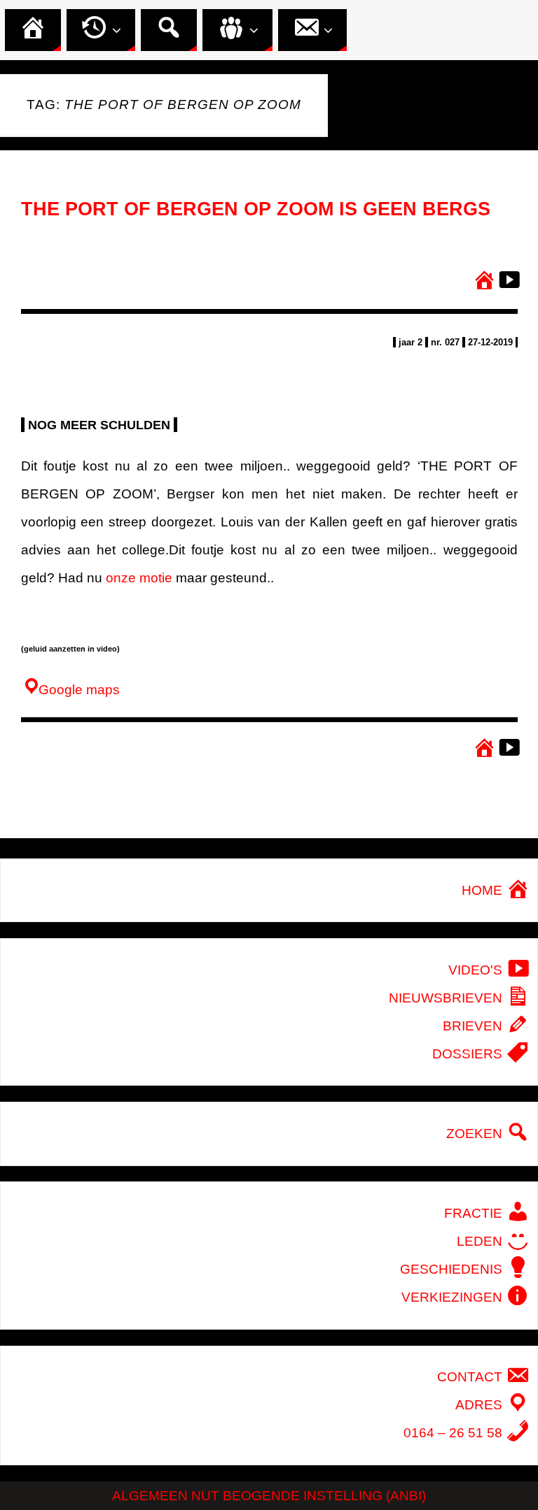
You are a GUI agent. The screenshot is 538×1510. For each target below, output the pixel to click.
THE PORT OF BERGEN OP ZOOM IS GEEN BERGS (255, 209)
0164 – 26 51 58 (455, 1432)
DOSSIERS (469, 1054)
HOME (484, 890)
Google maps (77, 689)
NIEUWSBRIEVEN (447, 998)
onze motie (139, 577)
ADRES (480, 1404)
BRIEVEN (474, 1026)
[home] (482, 281)
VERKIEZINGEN (453, 1297)
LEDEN (481, 1241)
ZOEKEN (476, 1133)
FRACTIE (475, 1213)
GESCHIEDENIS (453, 1269)
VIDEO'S (477, 970)
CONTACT (471, 1376)
